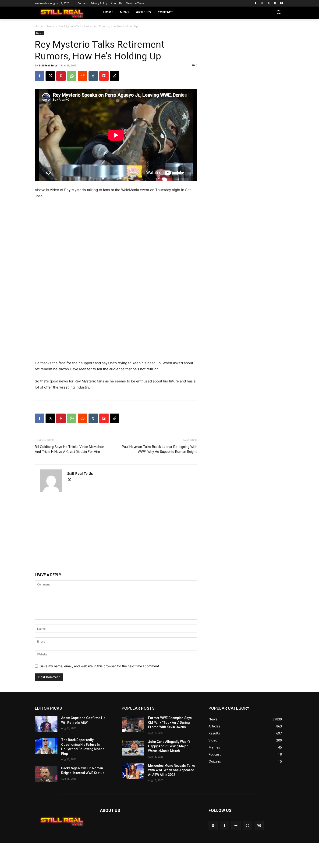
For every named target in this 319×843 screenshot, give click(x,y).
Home (39, 26)
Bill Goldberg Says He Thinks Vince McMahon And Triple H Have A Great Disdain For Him (69, 449)
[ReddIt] (82, 76)
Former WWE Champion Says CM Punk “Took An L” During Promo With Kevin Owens (170, 722)
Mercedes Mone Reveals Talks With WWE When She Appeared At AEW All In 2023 (171, 770)
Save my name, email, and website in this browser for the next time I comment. (100, 666)
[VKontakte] (259, 825)
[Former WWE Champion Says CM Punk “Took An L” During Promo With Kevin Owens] (133, 724)
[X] (268, 3)
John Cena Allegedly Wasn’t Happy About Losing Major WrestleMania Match (169, 746)
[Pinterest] (61, 76)
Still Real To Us (48, 65)
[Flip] (104, 76)
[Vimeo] (275, 3)
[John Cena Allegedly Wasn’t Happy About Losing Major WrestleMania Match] (133, 748)
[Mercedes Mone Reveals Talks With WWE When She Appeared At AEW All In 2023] (133, 771)
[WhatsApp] (71, 76)
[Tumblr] (93, 76)
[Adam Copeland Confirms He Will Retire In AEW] (46, 724)
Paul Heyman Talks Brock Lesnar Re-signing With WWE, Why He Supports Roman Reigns (159, 449)
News (50, 26)
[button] (278, 12)
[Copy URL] (114, 76)
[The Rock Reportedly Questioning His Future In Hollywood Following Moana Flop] (46, 746)
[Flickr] (236, 825)
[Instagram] (262, 3)
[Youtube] (281, 3)
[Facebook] (255, 3)
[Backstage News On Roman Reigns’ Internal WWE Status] (46, 774)
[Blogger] (213, 825)
